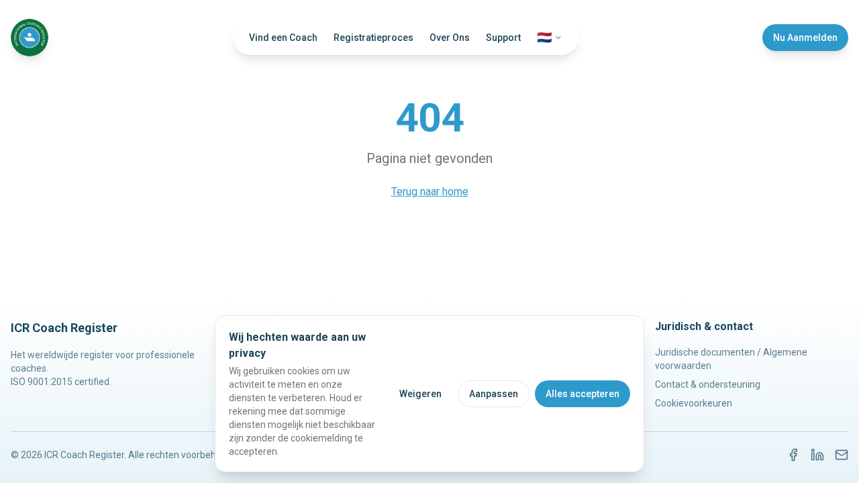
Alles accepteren (582, 393)
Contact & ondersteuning (707, 384)
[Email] (841, 455)
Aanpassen (493, 393)
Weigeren (420, 393)
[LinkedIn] (817, 455)
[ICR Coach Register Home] (29, 37)
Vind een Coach (283, 37)
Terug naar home (429, 191)
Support (503, 37)
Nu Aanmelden (805, 37)
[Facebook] (793, 455)
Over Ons (450, 37)
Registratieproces (373, 37)
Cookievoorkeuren (693, 403)
